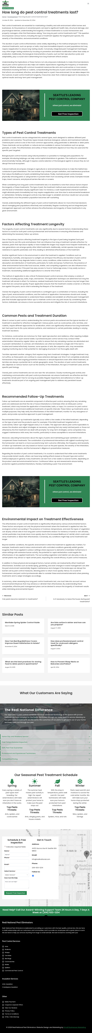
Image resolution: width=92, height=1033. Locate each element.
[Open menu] (88, 3)
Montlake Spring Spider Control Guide (22, 622)
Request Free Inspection (15, 893)
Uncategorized (8, 8)
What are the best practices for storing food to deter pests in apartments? (23, 662)
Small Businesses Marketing (75, 1027)
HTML (7, 1017)
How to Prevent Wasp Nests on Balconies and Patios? (65, 662)
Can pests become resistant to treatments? (20, 597)
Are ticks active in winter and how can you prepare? (68, 623)
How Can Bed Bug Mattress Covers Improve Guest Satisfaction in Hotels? (22, 642)
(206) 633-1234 (51, 912)
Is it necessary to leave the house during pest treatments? (71, 599)
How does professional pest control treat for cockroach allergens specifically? (67, 643)
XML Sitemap (14, 1017)
